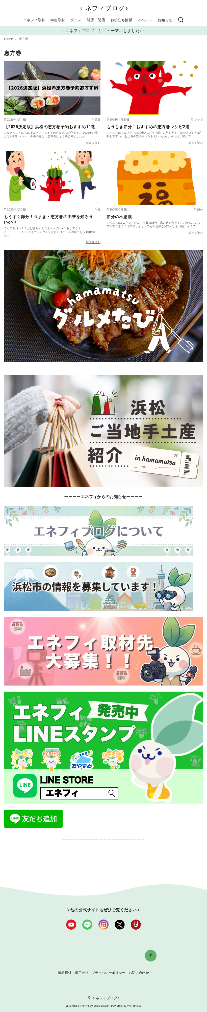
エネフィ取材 (34, 19)
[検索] (181, 20)
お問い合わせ (139, 972)
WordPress (134, 1005)
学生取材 (57, 19)
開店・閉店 (96, 19)
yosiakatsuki (102, 1005)
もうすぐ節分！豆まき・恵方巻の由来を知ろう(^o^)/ (48, 219)
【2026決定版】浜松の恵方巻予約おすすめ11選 (49, 126)
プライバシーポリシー (108, 972)
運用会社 (81, 972)
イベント (145, 19)
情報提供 (65, 972)
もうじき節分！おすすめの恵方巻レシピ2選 (148, 126)
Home (9, 39)
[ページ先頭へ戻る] (151, 955)
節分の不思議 (119, 216)
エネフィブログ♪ (103, 8)
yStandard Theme (77, 1005)
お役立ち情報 (121, 19)
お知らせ (165, 19)
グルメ (75, 19)
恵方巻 (23, 39)
